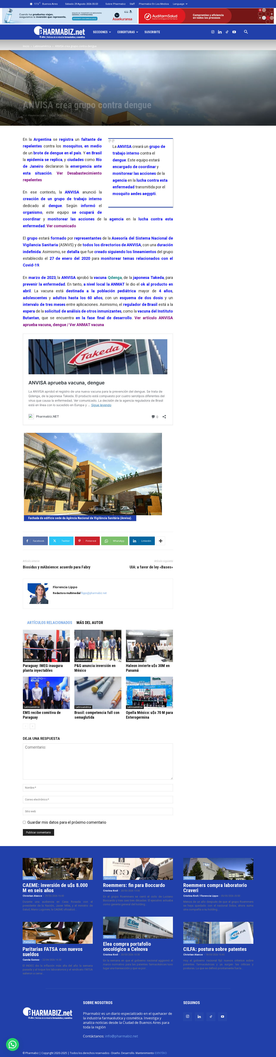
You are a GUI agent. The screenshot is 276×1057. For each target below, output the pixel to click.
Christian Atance (32, 896)
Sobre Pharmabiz (115, 4)
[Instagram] (213, 32)
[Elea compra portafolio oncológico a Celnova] (138, 928)
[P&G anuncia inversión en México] (97, 646)
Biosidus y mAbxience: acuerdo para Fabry (56, 567)
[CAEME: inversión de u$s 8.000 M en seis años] (58, 869)
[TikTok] (227, 32)
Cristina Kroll (110, 890)
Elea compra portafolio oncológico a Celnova (127, 946)
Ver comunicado (61, 226)
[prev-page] (25, 726)
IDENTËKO (161, 1053)
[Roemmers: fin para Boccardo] (138, 869)
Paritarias (29, 941)
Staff (132, 4)
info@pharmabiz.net (121, 1036)
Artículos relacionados (49, 622)
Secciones (100, 32)
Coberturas (126, 32)
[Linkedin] (220, 32)
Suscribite (152, 32)
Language (178, 4)
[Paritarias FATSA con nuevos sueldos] (58, 933)
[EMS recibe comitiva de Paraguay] (46, 693)
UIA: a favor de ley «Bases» (151, 567)
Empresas (29, 877)
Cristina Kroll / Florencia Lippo (200, 896)
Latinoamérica (42, 46)
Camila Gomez (31, 959)
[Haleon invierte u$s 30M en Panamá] (149, 646)
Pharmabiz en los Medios (154, 4)
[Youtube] (234, 32)
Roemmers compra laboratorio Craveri (215, 887)
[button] (246, 32)
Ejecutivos (109, 877)
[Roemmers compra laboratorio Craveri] (218, 869)
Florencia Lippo (37, 115)
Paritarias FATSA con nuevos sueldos (53, 951)
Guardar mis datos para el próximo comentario (66, 822)
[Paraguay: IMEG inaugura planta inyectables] (46, 646)
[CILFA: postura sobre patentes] (218, 933)
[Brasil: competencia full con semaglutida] (97, 693)
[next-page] (32, 726)
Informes (189, 877)
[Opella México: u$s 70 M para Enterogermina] (149, 693)
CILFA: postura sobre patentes (215, 949)
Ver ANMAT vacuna (86, 324)
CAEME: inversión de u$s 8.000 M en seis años (55, 887)
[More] (160, 541)
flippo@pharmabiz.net (94, 593)
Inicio (26, 46)
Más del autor (90, 622)
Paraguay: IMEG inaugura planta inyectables (43, 668)
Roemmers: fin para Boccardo (134, 885)
